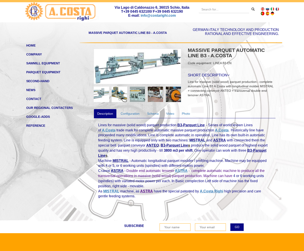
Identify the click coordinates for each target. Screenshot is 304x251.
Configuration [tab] (130, 113)
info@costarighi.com (158, 15)
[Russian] (267, 9)
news (30, 90)
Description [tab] (105, 113)
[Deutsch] (272, 13)
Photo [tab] (186, 113)
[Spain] (267, 13)
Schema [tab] (153, 113)
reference (35, 125)
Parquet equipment (43, 72)
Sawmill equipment (43, 63)
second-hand (37, 81)
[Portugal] (262, 13)
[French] (277, 9)
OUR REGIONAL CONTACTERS (49, 108)
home (31, 45)
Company (34, 54)
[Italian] (272, 9)
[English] (262, 9)
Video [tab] (170, 113)
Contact (33, 99)
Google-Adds (38, 116)
